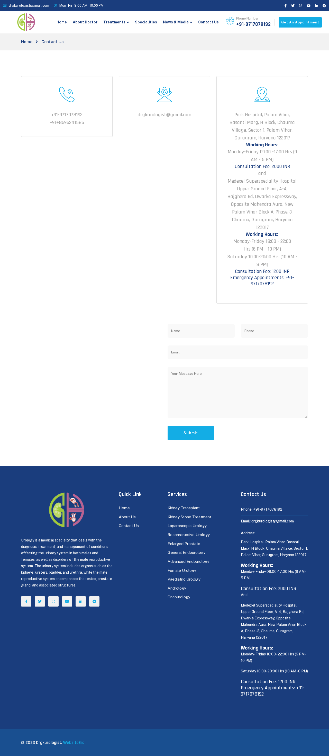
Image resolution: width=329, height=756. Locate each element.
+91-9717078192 (253, 24)
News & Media (176, 22)
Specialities (146, 22)
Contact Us (208, 22)
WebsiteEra (74, 742)
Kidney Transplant (184, 508)
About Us (127, 517)
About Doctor (85, 22)
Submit (191, 433)
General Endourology (186, 552)
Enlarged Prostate (184, 543)
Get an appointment (300, 22)
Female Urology (182, 570)
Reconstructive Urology (189, 534)
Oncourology (179, 597)
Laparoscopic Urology (187, 525)
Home (62, 22)
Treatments (114, 22)
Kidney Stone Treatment (189, 517)
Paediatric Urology (184, 579)
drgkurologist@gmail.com (29, 5)
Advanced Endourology (188, 561)
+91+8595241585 (67, 122)
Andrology (177, 588)
